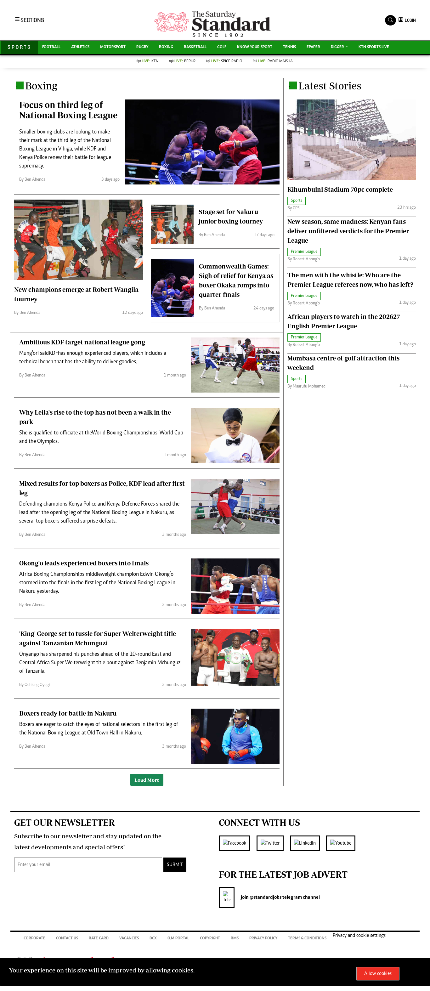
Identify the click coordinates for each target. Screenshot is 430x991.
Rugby (142, 47)
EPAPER (313, 47)
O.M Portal (178, 939)
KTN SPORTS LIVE (374, 47)
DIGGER (338, 47)
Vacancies (129, 939)
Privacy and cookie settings (359, 935)
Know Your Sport (254, 47)
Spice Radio (226, 61)
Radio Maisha (275, 61)
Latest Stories (329, 85)
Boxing (166, 47)
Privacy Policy (263, 939)
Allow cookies (378, 973)
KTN (150, 61)
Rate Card (99, 939)
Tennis (289, 47)
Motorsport (113, 47)
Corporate (34, 939)
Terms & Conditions (307, 939)
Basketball (195, 47)
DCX (153, 939)
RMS (235, 939)
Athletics (80, 47)
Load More (146, 780)
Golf (221, 47)
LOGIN (409, 20)
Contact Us (67, 939)
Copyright (210, 939)
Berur (184, 61)
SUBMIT (175, 864)
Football (51, 47)
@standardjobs (265, 897)
